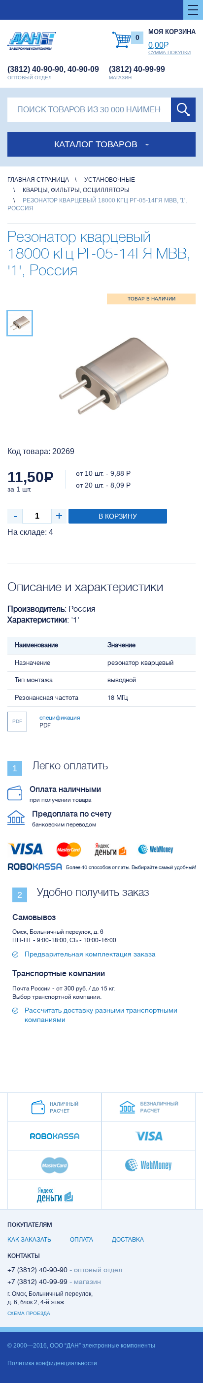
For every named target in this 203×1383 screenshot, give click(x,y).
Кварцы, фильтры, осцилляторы (76, 190)
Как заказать (29, 1239)
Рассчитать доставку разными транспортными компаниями (101, 1014)
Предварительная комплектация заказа (90, 954)
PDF (17, 721)
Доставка (128, 1239)
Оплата (81, 1239)
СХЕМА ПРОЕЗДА (28, 1313)
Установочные (109, 179)
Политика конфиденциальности (52, 1363)
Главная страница (38, 179)
